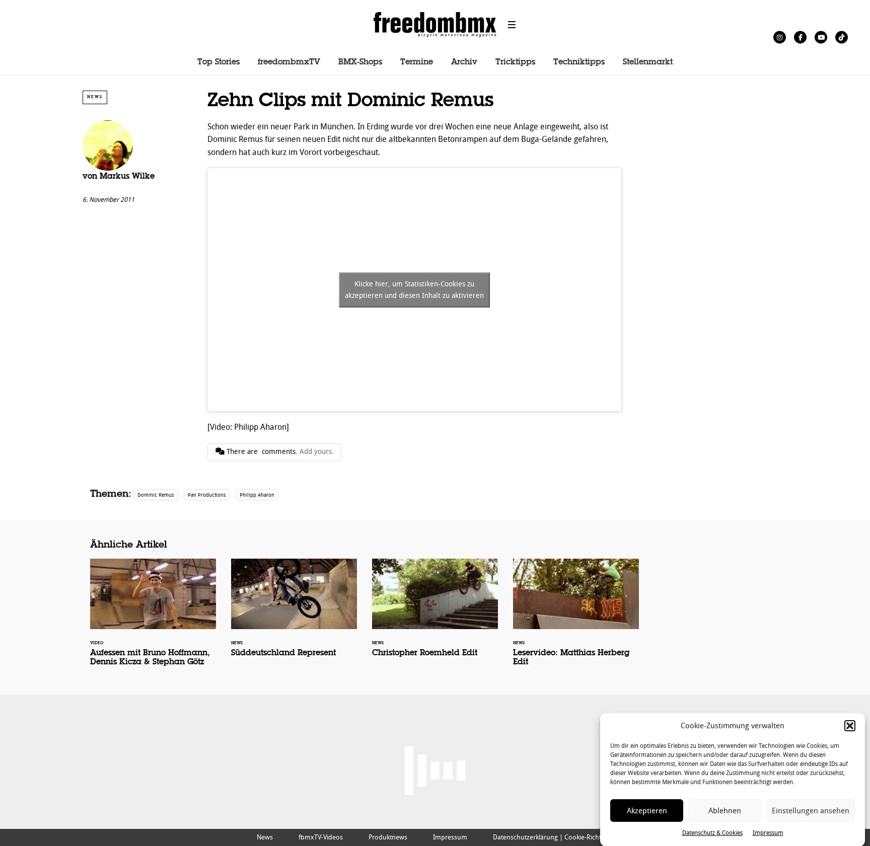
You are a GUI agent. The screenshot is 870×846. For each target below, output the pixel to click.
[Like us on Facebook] (800, 37)
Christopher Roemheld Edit (435, 614)
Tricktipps (515, 62)
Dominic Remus (155, 495)
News (95, 97)
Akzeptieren (647, 810)
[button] (850, 726)
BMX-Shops (360, 62)
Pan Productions (207, 495)
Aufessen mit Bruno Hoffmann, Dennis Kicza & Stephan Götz (153, 619)
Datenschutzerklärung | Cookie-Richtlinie (553, 837)
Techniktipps (579, 62)
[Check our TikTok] (841, 37)
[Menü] (512, 24)
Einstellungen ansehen (810, 810)
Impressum (768, 832)
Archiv (464, 62)
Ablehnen (724, 810)
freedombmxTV (289, 62)
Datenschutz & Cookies (712, 832)
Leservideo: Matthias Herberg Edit (576, 619)
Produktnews (388, 837)
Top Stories (218, 62)
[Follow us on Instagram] (779, 37)
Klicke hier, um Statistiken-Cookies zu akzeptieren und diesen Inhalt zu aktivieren (414, 290)
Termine (416, 62)
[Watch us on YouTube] (821, 37)
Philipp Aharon (257, 495)
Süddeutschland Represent (294, 614)
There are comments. (279, 451)
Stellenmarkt (648, 62)
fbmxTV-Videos (321, 837)
